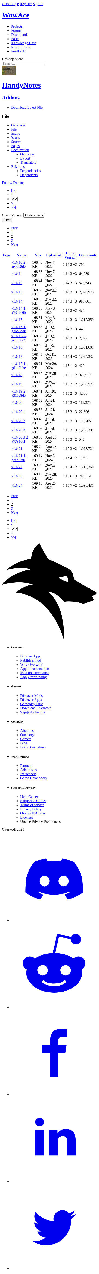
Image (15, 133)
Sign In (38, 4)
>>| (13, 207)
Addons (11, 98)
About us (27, 731)
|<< (13, 190)
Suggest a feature (32, 712)
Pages (15, 146)
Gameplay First (31, 704)
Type (6, 255)
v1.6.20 (16, 402)
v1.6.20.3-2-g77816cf (20, 439)
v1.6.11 (16, 274)
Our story (27, 735)
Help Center (29, 797)
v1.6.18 (16, 375)
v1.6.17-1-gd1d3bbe (18, 366)
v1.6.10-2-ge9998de (18, 264)
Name (21, 255)
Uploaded (53, 255)
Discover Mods (31, 696)
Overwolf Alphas (32, 813)
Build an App (30, 656)
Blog (23, 743)
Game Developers (33, 778)
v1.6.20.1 (18, 412)
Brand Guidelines (33, 747)
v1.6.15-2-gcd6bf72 (18, 338)
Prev (14, 228)
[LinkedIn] (54, 1181)
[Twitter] (54, 1268)
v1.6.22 (16, 467)
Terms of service (32, 805)
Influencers (28, 774)
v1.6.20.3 (18, 430)
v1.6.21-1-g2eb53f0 (18, 458)
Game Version (70, 255)
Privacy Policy (30, 809)
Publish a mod (30, 660)
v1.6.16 (16, 347)
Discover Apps (31, 700)
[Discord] (54, 920)
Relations (18, 167)
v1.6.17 (16, 356)
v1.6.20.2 (18, 421)
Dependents (29, 175)
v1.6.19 (16, 384)
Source (16, 142)
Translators (28, 162)
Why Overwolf (31, 664)
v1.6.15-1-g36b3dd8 (18, 329)
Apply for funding (33, 677)
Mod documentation (35, 673)
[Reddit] (54, 1007)
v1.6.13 (16, 292)
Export (25, 158)
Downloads (87, 255)
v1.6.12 (16, 283)
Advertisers (28, 770)
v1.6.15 (16, 320)
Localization (20, 150)
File (14, 129)
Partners (26, 766)
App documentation (34, 669)
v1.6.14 (16, 301)
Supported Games (33, 801)
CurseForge (10, 4)
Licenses (26, 817)
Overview (18, 125)
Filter (7, 220)
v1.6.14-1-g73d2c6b (18, 310)
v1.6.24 (16, 485)
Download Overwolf (35, 708)
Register (26, 4)
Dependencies (30, 171)
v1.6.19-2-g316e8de (18, 393)
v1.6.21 (16, 449)
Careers (25, 739)
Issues (15, 138)
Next (14, 245)
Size (38, 255)
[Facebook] (54, 1094)
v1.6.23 (16, 476)
